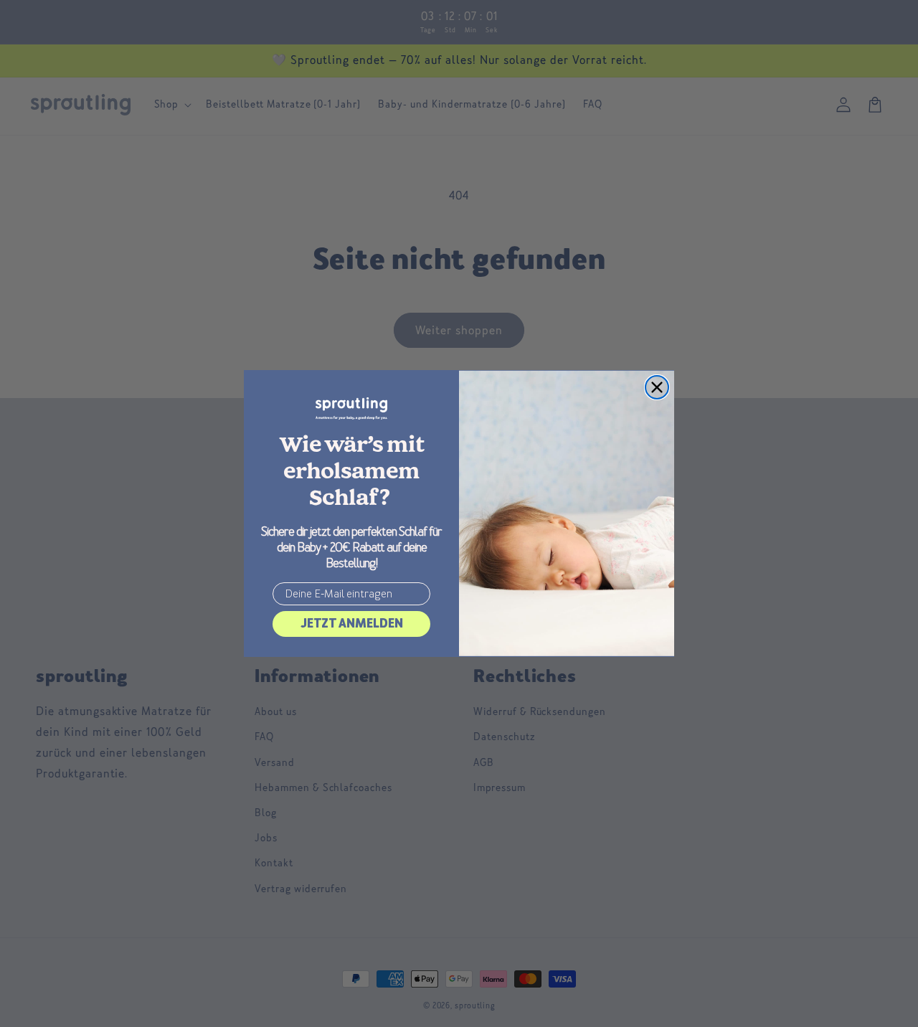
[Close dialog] (656, 387)
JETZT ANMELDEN (352, 623)
